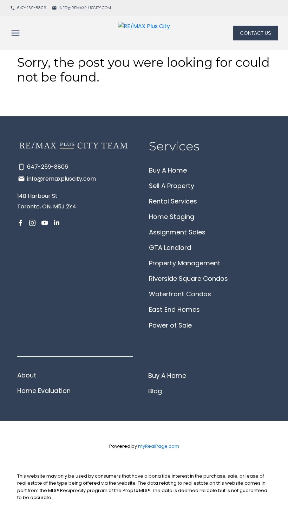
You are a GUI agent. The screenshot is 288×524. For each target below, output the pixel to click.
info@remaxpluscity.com (85, 8)
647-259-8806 (31, 8)
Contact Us (255, 33)
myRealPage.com (158, 446)
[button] (28, 8)
